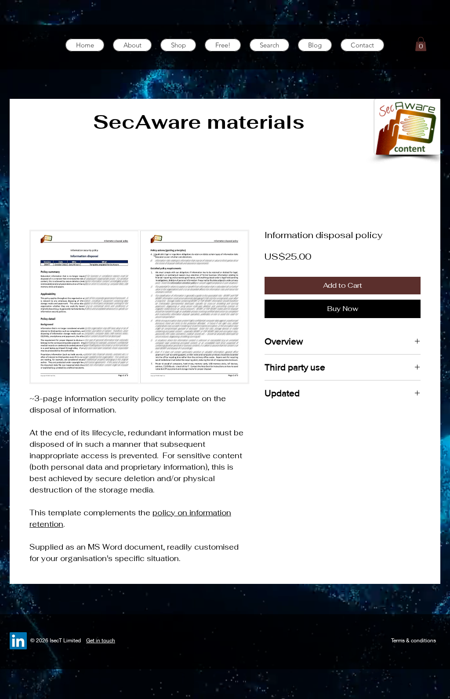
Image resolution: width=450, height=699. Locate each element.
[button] (421, 44)
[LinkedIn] (18, 640)
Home (40, 198)
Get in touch (100, 640)
